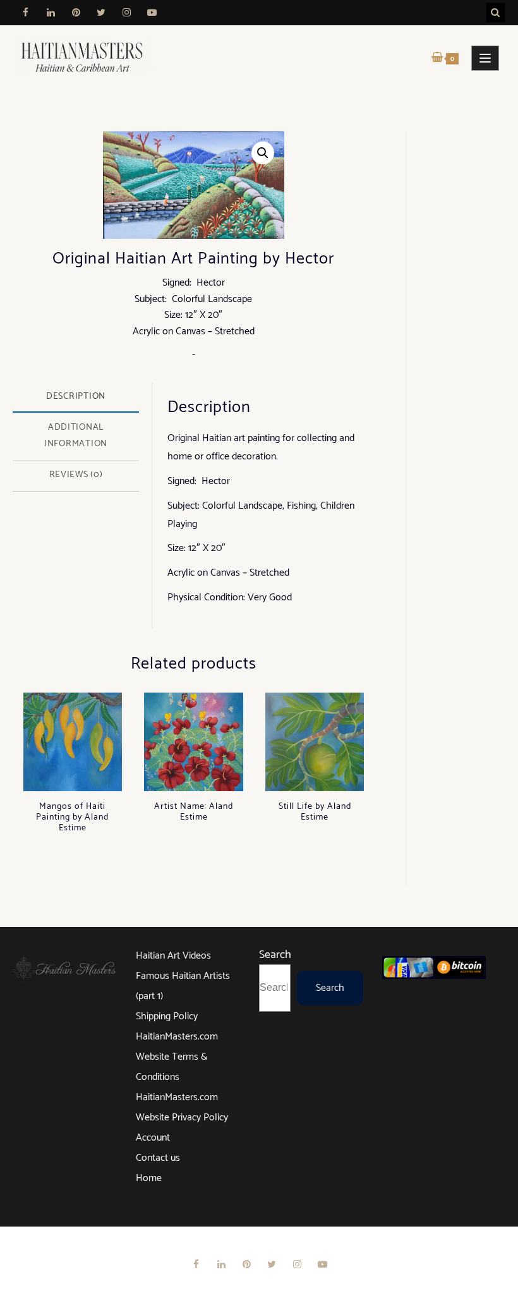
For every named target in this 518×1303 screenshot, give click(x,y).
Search (275, 954)
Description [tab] (75, 396)
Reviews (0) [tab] (76, 474)
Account (153, 1137)
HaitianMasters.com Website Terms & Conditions (177, 1057)
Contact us (158, 1158)
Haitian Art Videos (173, 955)
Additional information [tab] (75, 435)
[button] (262, 153)
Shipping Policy (167, 1016)
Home (149, 1178)
